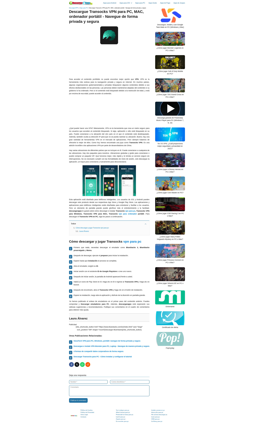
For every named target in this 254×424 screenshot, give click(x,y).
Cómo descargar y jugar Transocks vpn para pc (92, 228)
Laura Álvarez (84, 231)
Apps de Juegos (179, 3)
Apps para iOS (125, 3)
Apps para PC (140, 3)
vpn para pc (130, 211)
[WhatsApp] (82, 364)
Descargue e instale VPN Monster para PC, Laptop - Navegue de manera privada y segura (111, 346)
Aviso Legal (84, 414)
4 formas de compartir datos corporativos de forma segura (98, 351)
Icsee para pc (155, 417)
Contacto (83, 417)
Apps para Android (109, 3)
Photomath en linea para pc (124, 414)
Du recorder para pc (122, 421)
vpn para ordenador (128, 214)
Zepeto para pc (121, 419)
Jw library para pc (156, 421)
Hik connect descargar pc (159, 414)
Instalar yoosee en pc (158, 410)
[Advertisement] (109, 62)
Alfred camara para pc (123, 412)
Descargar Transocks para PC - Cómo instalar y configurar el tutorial (103, 357)
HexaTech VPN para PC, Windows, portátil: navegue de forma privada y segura (107, 341)
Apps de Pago (165, 3)
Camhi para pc (120, 417)
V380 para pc (155, 419)
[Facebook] (71, 364)
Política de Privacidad (87, 412)
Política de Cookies (87, 410)
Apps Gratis (153, 3)
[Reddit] (87, 364)
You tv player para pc (122, 410)
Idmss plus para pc (157, 412)
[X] (77, 364)
